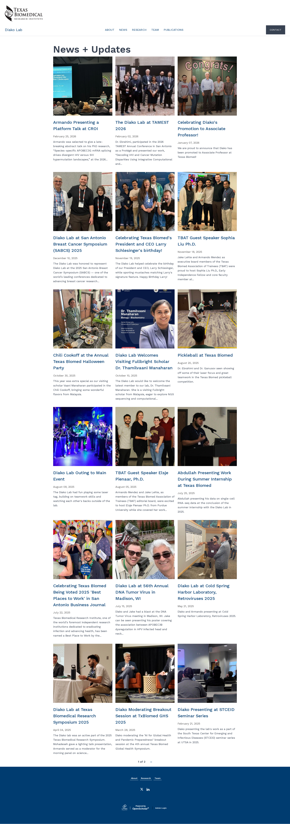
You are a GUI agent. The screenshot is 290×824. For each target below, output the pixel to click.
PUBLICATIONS (173, 29)
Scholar (140, 807)
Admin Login (160, 808)
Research (146, 778)
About (134, 778)
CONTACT (275, 29)
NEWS (123, 29)
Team (158, 778)
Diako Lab (13, 30)
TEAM (155, 29)
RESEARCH (139, 29)
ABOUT (109, 29)
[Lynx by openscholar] (127, 808)
